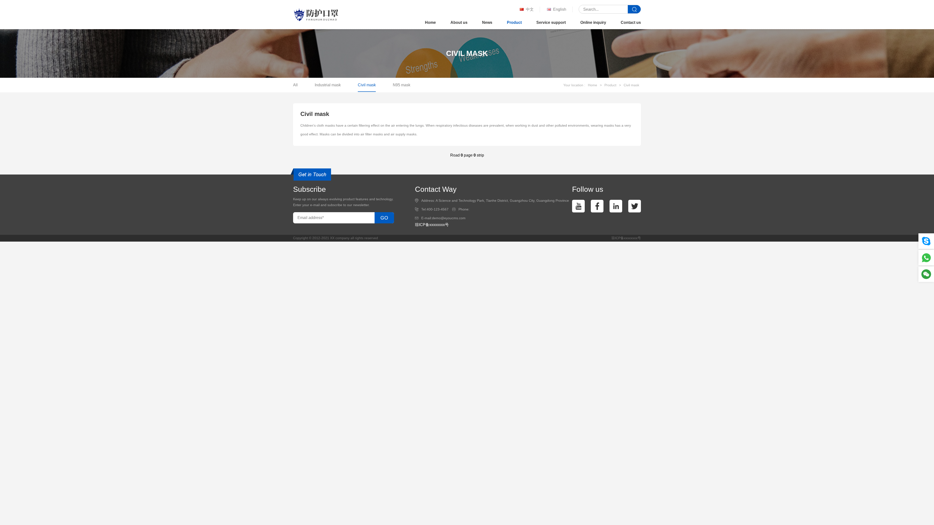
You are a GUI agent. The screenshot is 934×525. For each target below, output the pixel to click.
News (487, 22)
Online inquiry (593, 22)
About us (458, 22)
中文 (530, 9)
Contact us (631, 22)
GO (384, 217)
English (559, 9)
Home (430, 22)
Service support (551, 22)
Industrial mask (328, 85)
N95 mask (401, 85)
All (295, 85)
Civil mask (367, 85)
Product (514, 22)
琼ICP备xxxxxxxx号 (432, 225)
